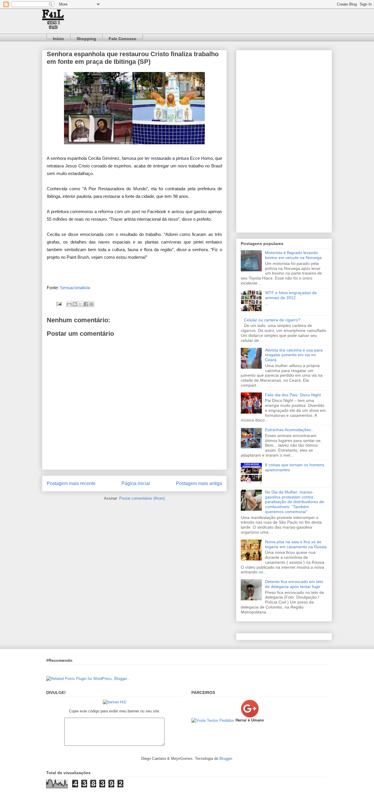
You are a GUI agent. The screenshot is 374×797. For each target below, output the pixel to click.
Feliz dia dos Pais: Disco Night (293, 394)
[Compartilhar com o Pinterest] (91, 304)
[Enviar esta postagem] (58, 303)
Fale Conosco (122, 37)
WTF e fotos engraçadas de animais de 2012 (291, 295)
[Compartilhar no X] (80, 304)
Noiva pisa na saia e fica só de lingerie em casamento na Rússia (296, 544)
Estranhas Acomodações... (289, 429)
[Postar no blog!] (75, 304)
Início (58, 37)
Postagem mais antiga (199, 483)
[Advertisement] (284, 140)
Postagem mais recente (71, 483)
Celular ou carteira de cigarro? (272, 320)
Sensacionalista (75, 287)
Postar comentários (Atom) (142, 498)
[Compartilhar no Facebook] (86, 304)
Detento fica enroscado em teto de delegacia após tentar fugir (294, 584)
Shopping (86, 37)
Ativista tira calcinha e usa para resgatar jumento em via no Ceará (294, 355)
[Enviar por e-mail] (69, 304)
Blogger (225, 758)
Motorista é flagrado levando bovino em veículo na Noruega (293, 255)
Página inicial (136, 483)
